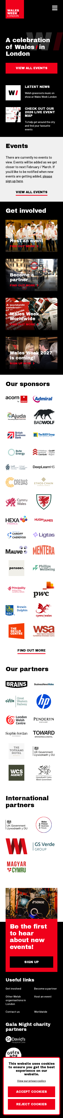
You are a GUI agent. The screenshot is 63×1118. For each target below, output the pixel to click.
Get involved (13, 988)
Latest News (37, 87)
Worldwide (40, 1011)
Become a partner (45, 988)
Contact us (13, 1011)
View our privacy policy (31, 1080)
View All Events (31, 192)
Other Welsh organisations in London (16, 1000)
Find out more (32, 650)
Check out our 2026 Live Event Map (40, 112)
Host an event (43, 996)
